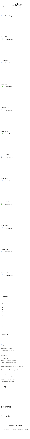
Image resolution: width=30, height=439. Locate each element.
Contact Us (3, 413)
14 (2, 320)
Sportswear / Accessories (7, 398)
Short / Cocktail (5, 395)
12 (2, 315)
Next (15, 328)
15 (2, 322)
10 (2, 311)
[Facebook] (3, 339)
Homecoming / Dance (6, 390)
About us (3, 410)
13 (2, 318)
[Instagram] (8, 339)
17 (2, 326)
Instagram (3, 422)
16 (2, 324)
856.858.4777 (4, 355)
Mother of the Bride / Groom (8, 392)
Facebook (3, 419)
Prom (2, 401)
